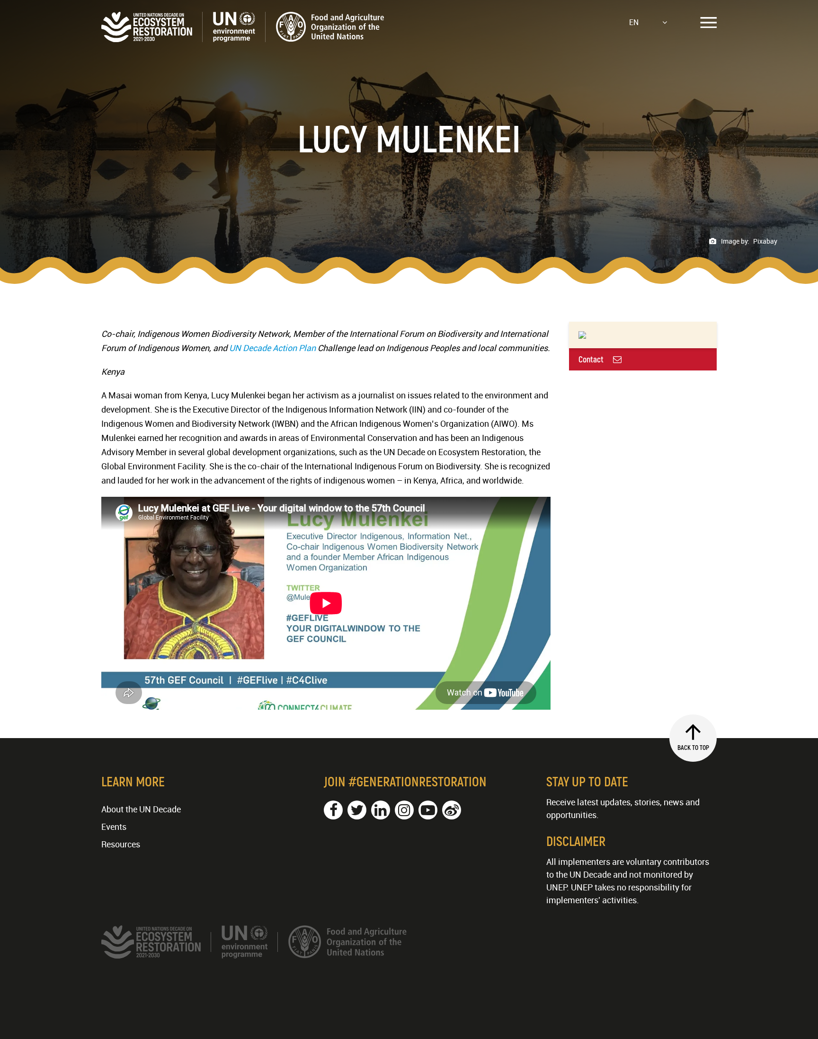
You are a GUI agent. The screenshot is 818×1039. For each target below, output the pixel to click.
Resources (120, 844)
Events (113, 826)
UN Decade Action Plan (272, 347)
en (634, 22)
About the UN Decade (141, 809)
